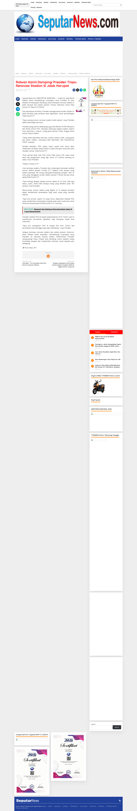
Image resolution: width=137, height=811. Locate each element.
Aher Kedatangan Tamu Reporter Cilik (107, 359)
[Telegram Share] (81, 90)
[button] (121, 5)
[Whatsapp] (84, 90)
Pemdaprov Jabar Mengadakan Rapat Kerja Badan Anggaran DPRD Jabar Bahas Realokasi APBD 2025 (108, 345)
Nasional (18, 90)
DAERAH (65, 806)
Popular (97, 332)
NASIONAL (57, 806)
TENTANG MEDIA (112, 806)
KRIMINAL (101, 806)
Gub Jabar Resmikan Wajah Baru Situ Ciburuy (107, 352)
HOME (50, 806)
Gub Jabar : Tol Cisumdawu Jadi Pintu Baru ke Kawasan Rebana (34, 263)
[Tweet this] (77, 90)
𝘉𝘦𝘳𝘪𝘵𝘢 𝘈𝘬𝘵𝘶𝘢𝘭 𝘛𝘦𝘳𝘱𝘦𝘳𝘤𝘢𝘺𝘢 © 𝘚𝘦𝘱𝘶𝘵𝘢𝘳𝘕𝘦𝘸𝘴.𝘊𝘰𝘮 (31, 806)
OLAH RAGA (83, 806)
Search (93, 724)
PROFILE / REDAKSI (22, 808)
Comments (114, 332)
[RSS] (48, 256)
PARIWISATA (74, 806)
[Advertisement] (68, 56)
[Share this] (74, 90)
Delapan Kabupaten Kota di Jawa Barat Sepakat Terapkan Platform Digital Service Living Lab (63, 264)
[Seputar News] (67, 23)
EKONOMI (93, 806)
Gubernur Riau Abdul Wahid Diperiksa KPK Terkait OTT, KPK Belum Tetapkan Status (107, 366)
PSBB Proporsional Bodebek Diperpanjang (104, 337)
